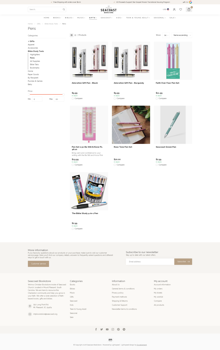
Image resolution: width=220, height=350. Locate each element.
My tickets (158, 293)
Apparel (31, 45)
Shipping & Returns (120, 301)
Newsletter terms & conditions (124, 309)
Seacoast (106, 18)
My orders (158, 289)
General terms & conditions (123, 289)
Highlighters (35, 55)
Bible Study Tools (51, 24)
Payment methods (119, 297)
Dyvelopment (142, 345)
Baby (30, 84)
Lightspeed (116, 345)
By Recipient (33, 78)
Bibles (68, 18)
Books (56, 18)
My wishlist (158, 297)
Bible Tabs (34, 64)
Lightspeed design (127, 345)
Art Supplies (35, 61)
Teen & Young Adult (137, 18)
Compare (78, 98)
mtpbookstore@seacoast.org (45, 314)
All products (159, 305)
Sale (172, 18)
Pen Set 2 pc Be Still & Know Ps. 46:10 (87, 148)
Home (47, 18)
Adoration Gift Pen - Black (85, 83)
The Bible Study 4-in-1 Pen (85, 213)
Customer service (38, 264)
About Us (116, 285)
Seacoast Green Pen (166, 147)
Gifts (92, 18)
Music (80, 18)
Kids (118, 18)
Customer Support (119, 305)
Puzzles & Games (35, 81)
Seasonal (159, 18)
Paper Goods (33, 74)
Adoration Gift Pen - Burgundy (129, 83)
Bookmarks (34, 68)
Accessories (33, 48)
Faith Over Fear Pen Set (167, 83)
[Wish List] (180, 9)
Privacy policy (117, 293)
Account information (162, 285)
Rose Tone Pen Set (123, 147)
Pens (64, 24)
